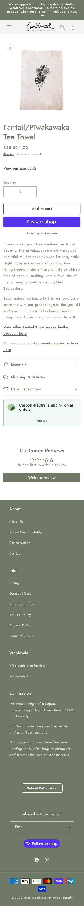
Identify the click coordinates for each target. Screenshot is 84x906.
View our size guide (20, 168)
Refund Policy (20, 614)
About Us (16, 521)
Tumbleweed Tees (35, 897)
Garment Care (20, 593)
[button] (9, 27)
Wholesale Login (22, 676)
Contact (15, 553)
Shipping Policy (21, 604)
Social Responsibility (25, 532)
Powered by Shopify (59, 897)
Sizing (14, 583)
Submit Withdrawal (42, 788)
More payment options (42, 233)
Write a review (42, 477)
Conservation (19, 542)
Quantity (10, 182)
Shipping (9, 154)
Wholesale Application (27, 665)
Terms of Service (22, 635)
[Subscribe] (68, 826)
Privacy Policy (20, 625)
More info (42, 420)
